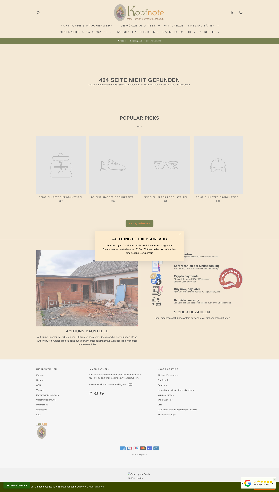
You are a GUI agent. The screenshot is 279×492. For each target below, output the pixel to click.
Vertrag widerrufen (17, 485)
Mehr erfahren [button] (96, 486)
